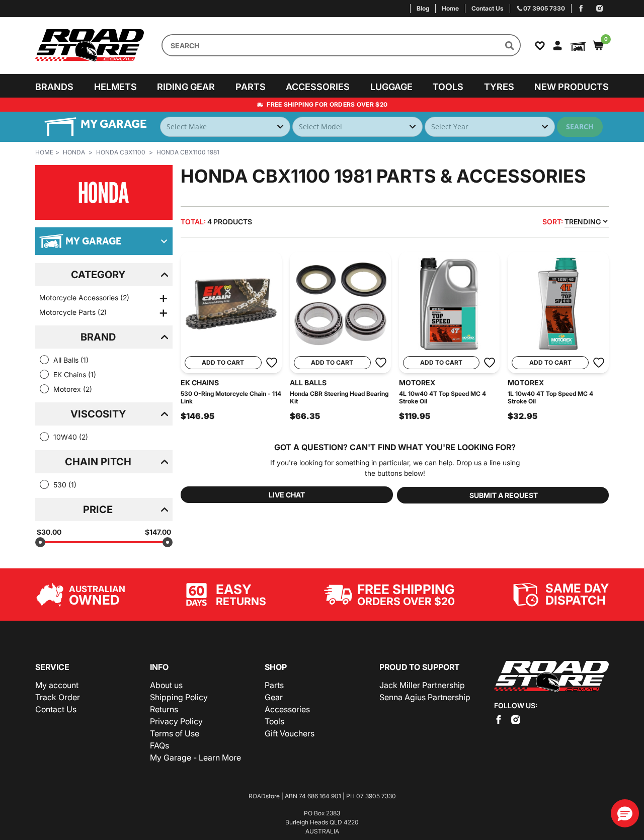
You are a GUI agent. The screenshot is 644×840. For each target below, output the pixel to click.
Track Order (57, 697)
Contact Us (55, 709)
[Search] (510, 45)
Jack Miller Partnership (422, 685)
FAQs (159, 745)
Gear (274, 697)
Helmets (115, 86)
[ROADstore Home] (551, 676)
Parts (250, 86)
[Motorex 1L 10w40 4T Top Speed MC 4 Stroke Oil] (558, 304)
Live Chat (287, 494)
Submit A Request (503, 495)
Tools (448, 86)
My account (56, 685)
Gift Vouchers (289, 733)
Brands (54, 86)
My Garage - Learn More (195, 757)
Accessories (318, 86)
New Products (571, 86)
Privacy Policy (176, 721)
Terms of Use (174, 733)
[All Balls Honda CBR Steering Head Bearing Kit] (340, 304)
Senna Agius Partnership (424, 697)
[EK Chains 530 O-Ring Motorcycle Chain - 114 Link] (231, 304)
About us (166, 685)
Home (44, 152)
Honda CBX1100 (121, 152)
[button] (625, 813)
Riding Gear (186, 86)
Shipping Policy (179, 697)
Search (580, 126)
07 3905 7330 (376, 796)
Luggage (391, 86)
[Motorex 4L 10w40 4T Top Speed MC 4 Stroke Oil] (449, 304)
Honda (74, 152)
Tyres (499, 86)
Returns (164, 709)
